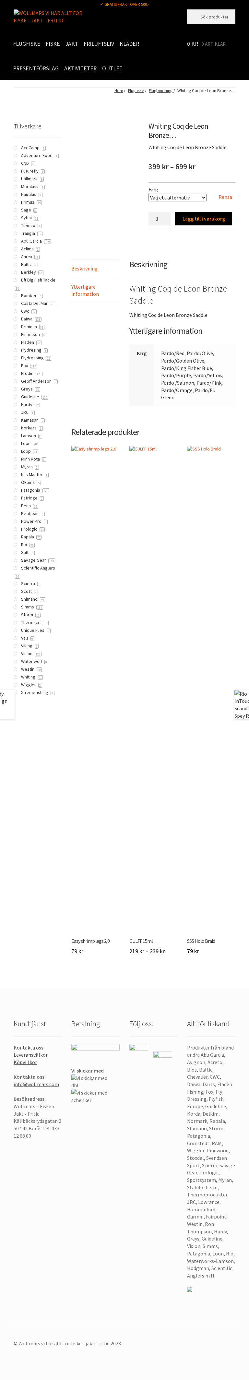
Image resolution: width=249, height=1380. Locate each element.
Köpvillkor (25, 1062)
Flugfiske (26, 43)
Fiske (53, 43)
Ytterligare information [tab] (85, 290)
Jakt (71, 43)
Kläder (129, 43)
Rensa (225, 197)
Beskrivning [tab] (84, 268)
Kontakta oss (28, 1047)
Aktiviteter (80, 68)
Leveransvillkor (31, 1054)
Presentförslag (36, 68)
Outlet (112, 68)
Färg (153, 189)
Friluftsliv (99, 43)
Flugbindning (160, 90)
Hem (118, 90)
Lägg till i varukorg (204, 218)
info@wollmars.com (36, 1084)
